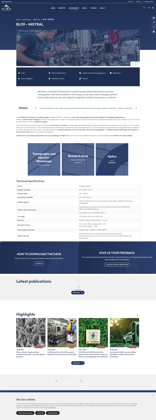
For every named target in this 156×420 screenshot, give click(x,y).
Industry (61, 8)
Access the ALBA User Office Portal (117, 264)
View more (112, 162)
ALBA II (138, 2)
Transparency (148, 2)
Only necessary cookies (25, 413)
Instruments (74, 8)
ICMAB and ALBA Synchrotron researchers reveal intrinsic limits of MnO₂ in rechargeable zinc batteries (93, 354)
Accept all (40, 413)
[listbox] (144, 8)
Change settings (53, 413)
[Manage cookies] (153, 31)
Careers (130, 2)
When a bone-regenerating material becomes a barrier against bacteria (30, 354)
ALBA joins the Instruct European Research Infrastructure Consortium (61, 353)
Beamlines (37, 19)
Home (18, 19)
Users (53, 8)
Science (94, 8)
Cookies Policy (51, 407)
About (102, 8)
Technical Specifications (30, 181)
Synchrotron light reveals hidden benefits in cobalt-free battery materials (123, 354)
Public (84, 8)
